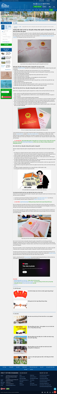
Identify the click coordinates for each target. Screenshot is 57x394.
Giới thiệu (4, 367)
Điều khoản (24, 367)
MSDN (2, 375)
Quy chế (41, 367)
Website (2, 383)
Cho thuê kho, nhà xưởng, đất (45, 384)
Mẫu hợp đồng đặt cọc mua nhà (20, 280)
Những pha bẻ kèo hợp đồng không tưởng (37, 301)
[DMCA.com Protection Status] (7, 389)
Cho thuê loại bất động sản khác (46, 386)
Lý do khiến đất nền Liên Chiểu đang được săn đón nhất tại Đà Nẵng (8, 62)
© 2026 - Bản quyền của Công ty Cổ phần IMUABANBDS (10, 392)
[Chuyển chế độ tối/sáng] (34, 0)
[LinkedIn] (50, 392)
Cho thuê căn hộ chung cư (44, 375)
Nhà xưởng (32, 383)
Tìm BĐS (44, 6)
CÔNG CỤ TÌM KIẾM (6, 22)
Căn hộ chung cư (33, 376)
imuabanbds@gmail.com (10, 385)
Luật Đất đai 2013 (21, 67)
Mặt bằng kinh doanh (34, 378)
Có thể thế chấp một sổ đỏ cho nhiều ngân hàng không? (40, 291)
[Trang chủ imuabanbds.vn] (6, 5)
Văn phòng (32, 380)
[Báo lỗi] (55, 389)
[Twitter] (45, 392)
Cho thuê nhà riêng (43, 376)
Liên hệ (31, 369)
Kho (31, 381)
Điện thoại (3, 382)
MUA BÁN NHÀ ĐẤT (23, 372)
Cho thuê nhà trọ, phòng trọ (45, 380)
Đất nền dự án (22, 376)
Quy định (18, 367)
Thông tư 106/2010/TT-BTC (39, 199)
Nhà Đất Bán (3, 26)
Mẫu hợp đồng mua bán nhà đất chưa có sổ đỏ (23, 281)
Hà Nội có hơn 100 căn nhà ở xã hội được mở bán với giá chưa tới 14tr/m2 (8, 57)
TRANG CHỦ (8, 10)
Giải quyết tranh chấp (50, 367)
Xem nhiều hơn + (8, 69)
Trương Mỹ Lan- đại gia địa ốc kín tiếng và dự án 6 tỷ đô (8, 66)
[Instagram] (47, 392)
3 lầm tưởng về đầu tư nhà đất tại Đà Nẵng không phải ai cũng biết (8, 53)
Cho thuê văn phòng (43, 381)
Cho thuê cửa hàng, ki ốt (44, 383)
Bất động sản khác (33, 384)
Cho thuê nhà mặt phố (44, 378)
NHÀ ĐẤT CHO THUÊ (44, 372)
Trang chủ (16, 26)
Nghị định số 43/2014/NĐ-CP (32, 133)
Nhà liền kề (22, 384)
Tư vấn (15, 23)
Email (2, 385)
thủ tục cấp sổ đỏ (27, 257)
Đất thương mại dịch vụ (24, 380)
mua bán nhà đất (52, 253)
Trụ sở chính (2, 380)
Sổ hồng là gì (30, 141)
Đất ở (21, 375)
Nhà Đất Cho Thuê (6, 27)
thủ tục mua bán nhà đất (27, 283)
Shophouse (32, 375)
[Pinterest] (53, 392)
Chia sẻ (15, 284)
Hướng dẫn (11, 367)
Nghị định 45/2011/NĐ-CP (43, 197)
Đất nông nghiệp (23, 378)
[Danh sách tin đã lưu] (37, 0)
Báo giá (25, 369)
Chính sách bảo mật (33, 367)
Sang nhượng (9, 26)
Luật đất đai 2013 (20, 133)
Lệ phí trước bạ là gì (24, 201)
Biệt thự (21, 383)
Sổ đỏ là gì (25, 141)
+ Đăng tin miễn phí (37, 6)
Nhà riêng (21, 381)
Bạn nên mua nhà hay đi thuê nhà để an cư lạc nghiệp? (40, 316)
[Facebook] (42, 392)
